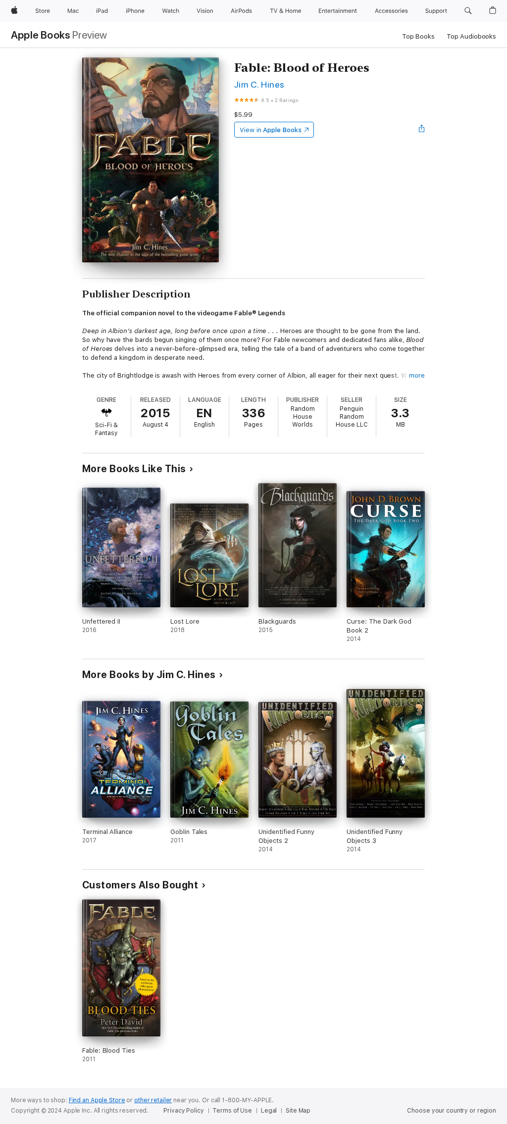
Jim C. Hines (259, 84)
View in (271, 130)
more (417, 375)
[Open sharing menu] (421, 129)
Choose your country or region (451, 1110)
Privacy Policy (183, 1110)
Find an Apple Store (97, 1100)
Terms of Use (232, 1110)
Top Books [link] (418, 36)
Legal (269, 1110)
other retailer (153, 1100)
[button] (468, 11)
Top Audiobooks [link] (471, 36)
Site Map (298, 1110)
